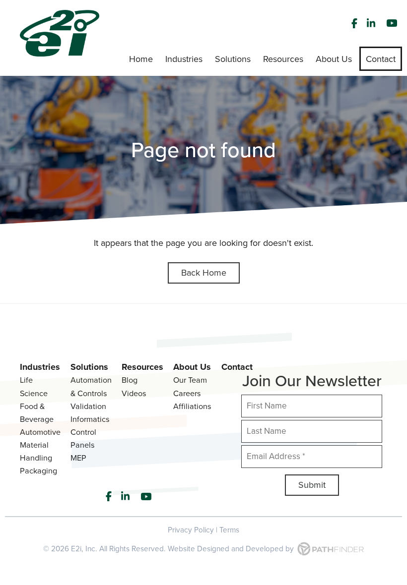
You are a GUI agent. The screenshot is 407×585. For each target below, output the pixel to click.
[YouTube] (393, 23)
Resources (142, 366)
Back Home (203, 272)
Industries (40, 366)
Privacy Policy (191, 529)
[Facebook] (354, 23)
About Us (192, 366)
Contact (237, 366)
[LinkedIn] (372, 23)
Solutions (89, 366)
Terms (229, 529)
